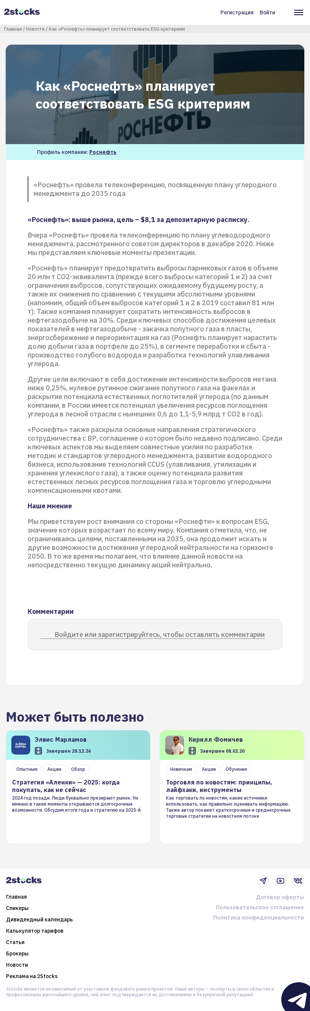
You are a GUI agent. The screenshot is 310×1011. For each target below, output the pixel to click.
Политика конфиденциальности (258, 917)
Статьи (15, 942)
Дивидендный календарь (39, 919)
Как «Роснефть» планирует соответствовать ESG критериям (117, 29)
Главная (13, 29)
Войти (267, 12)
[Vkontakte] (298, 881)
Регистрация (237, 12)
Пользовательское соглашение (260, 907)
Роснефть (102, 152)
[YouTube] (280, 881)
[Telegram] (263, 881)
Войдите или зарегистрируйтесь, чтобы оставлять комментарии (159, 634)
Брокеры (17, 953)
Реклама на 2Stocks (31, 976)
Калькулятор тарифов (35, 930)
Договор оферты (280, 897)
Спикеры (17, 908)
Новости (35, 29)
